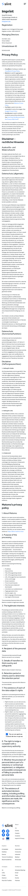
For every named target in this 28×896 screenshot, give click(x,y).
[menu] (25, 4)
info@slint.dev (6, 21)
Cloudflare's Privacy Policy (12, 71)
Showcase (18, 859)
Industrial (17, 854)
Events (17, 830)
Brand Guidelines (7, 859)
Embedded (5, 849)
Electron (4, 878)
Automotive (18, 849)
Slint (6, 4)
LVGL (3, 872)
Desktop (4, 852)
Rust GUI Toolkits (7, 880)
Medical (17, 857)
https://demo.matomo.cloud (15, 531)
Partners (17, 880)
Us (16, 828)
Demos (4, 854)
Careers (17, 833)
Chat (16, 875)
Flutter (4, 875)
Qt (2, 870)
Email (16, 872)
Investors (17, 835)
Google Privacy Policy (11, 111)
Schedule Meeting (20, 870)
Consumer (18, 852)
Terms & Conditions (7, 857)
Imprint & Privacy (19, 838)
